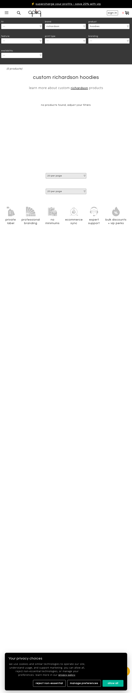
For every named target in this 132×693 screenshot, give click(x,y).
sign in (112, 12)
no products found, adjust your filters (66, 105)
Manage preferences (84, 683)
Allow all (113, 683)
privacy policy (66, 675)
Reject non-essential (49, 683)
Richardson (79, 88)
